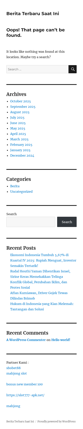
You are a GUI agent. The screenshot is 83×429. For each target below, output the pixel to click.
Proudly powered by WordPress (56, 421)
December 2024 (22, 155)
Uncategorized (21, 191)
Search (11, 214)
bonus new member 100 (24, 384)
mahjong (13, 406)
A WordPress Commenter (26, 340)
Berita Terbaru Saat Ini (32, 13)
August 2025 (20, 112)
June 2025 (18, 123)
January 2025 (20, 150)
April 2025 (18, 134)
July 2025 (17, 117)
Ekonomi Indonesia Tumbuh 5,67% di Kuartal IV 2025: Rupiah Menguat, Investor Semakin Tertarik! (43, 260)
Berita (14, 186)
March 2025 (19, 139)
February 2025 (21, 145)
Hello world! (60, 340)
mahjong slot (16, 373)
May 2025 (17, 128)
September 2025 (23, 107)
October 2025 (20, 101)
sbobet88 (13, 368)
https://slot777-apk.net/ (25, 395)
